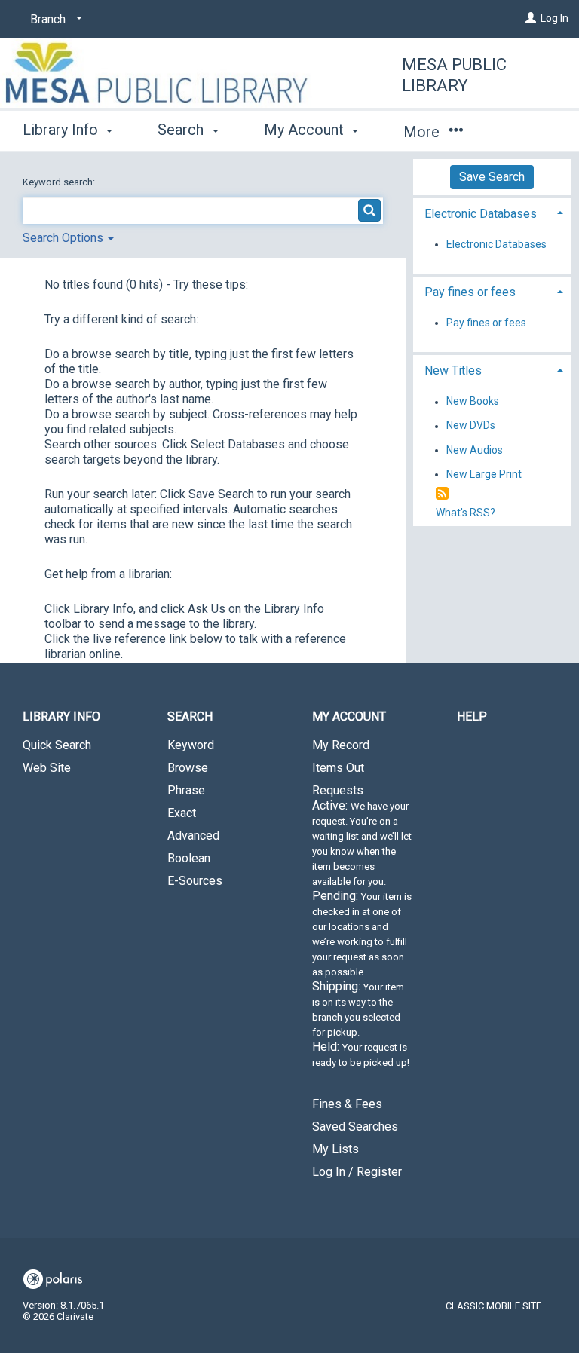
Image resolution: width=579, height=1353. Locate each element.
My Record (340, 745)
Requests (362, 925)
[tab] (492, 212)
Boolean (188, 858)
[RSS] (442, 494)
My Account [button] (306, 130)
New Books (472, 402)
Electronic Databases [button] (480, 214)
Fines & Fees (347, 1104)
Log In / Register (357, 1172)
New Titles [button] (453, 370)
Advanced (193, 835)
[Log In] (530, 18)
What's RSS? (465, 513)
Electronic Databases (496, 244)
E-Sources (194, 881)
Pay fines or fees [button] (470, 292)
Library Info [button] (62, 130)
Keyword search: (60, 182)
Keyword (190, 745)
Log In (554, 18)
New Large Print (484, 474)
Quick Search (57, 745)
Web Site (47, 768)
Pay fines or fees (486, 323)
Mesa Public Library (454, 75)
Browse (187, 768)
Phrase (186, 790)
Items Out (338, 768)
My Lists (335, 1149)
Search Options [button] (64, 238)
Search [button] (182, 130)
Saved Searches (355, 1126)
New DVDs (470, 426)
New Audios (474, 450)
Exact (181, 813)
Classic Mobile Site (493, 1306)
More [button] (423, 132)
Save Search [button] (492, 177)
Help (472, 716)
